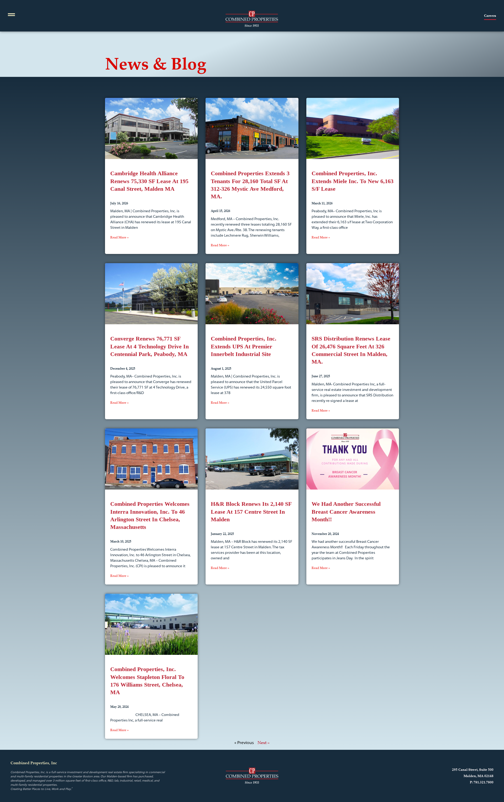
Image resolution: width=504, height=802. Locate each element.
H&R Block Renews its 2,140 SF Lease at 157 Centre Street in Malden (251, 511)
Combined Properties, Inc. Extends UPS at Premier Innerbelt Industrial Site (243, 346)
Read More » (119, 237)
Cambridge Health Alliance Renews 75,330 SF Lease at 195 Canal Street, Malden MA (149, 181)
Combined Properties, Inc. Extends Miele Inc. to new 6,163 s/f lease (352, 181)
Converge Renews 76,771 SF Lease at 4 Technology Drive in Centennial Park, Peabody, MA (149, 346)
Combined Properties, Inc (33, 763)
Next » (264, 742)
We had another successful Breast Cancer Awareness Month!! (346, 511)
